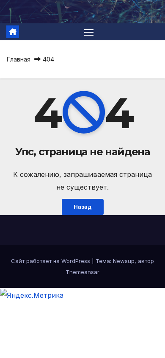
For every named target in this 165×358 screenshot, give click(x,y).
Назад (83, 207)
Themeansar (82, 271)
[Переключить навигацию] (89, 32)
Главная (18, 59)
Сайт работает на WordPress (51, 260)
